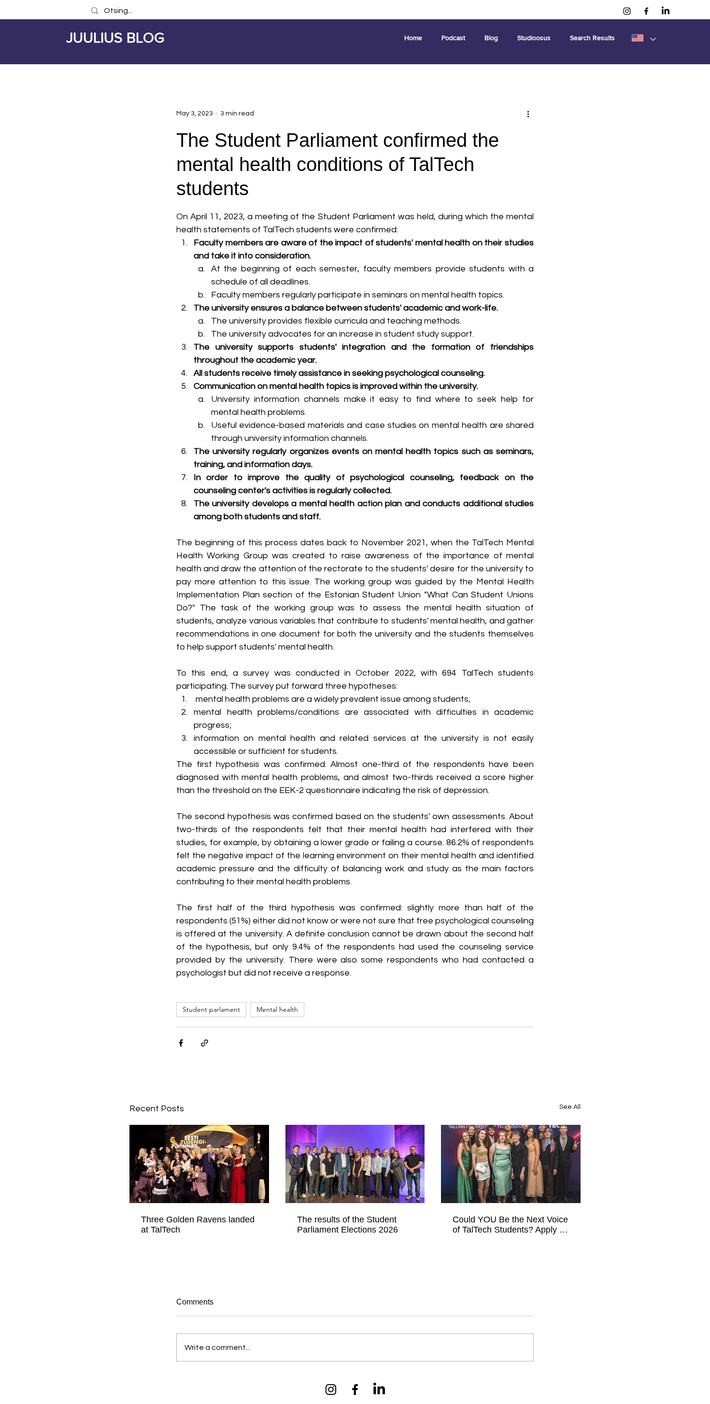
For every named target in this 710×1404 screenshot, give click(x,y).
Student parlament (211, 1009)
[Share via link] (204, 1043)
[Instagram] (627, 11)
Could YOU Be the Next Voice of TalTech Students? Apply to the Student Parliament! (510, 1225)
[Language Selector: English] (643, 37)
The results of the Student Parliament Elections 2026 (347, 1224)
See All (570, 1107)
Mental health (277, 1009)
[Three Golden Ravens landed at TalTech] (199, 1164)
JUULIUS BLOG (115, 37)
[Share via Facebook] (180, 1043)
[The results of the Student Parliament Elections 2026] (355, 1164)
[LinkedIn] (665, 11)
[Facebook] (646, 11)
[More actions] (528, 113)
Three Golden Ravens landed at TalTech (198, 1224)
